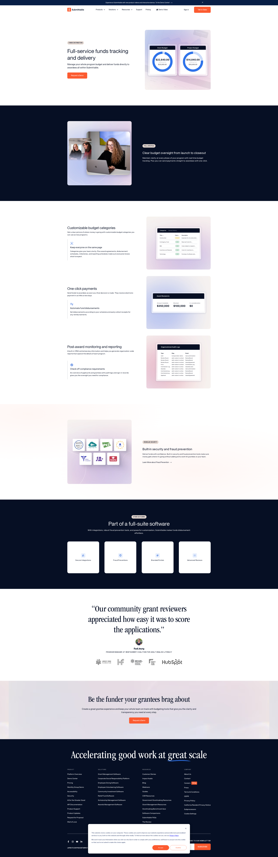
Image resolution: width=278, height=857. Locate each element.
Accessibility (72, 791)
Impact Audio (147, 778)
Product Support (73, 809)
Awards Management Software (110, 804)
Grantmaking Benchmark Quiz (154, 809)
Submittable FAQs (149, 817)
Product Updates (73, 813)
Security (70, 796)
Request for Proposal (75, 817)
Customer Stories (149, 774)
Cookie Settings (190, 814)
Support (139, 10)
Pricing (148, 10)
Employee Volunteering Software (110, 787)
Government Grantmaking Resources (156, 800)
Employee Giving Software (108, 783)
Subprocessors (190, 809)
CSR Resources (148, 796)
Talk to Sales (202, 10)
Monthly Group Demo (75, 787)
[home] (75, 10)
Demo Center (72, 778)
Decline (178, 848)
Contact (187, 778)
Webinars (146, 787)
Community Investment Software (111, 791)
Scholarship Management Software (112, 800)
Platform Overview (74, 774)
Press (186, 787)
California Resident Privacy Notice (197, 805)
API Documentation (74, 804)
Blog (144, 783)
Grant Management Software (109, 774)
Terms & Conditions (191, 792)
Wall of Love (72, 822)
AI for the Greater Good (76, 800)
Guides (145, 791)
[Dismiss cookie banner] (186, 828)
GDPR (186, 796)
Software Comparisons (151, 813)
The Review (146, 822)
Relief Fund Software (106, 796)
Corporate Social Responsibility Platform (113, 778)
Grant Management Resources (154, 804)
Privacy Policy (174, 835)
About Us (187, 774)
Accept (160, 848)
